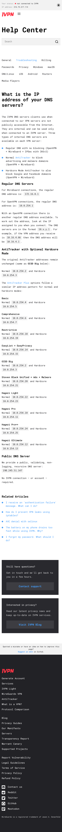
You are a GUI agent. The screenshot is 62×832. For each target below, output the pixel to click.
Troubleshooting (26, 60)
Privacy (24, 66)
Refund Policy (11, 778)
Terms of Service (13, 767)
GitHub (12, 803)
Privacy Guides (12, 723)
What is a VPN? (12, 704)
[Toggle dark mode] (58, 5)
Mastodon (13, 808)
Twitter (13, 797)
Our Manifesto (11, 728)
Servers (7, 733)
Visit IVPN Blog (30, 624)
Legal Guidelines (13, 762)
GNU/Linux (8, 73)
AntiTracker (23, 157)
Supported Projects (15, 748)
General (6, 60)
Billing (46, 60)
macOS (51, 66)
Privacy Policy (12, 772)
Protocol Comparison (15, 709)
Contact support (30, 586)
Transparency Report (15, 738)
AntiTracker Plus (18, 282)
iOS (21, 73)
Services (7, 683)
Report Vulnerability (16, 757)
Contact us (15, 786)
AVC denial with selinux (21, 521)
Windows (38, 66)
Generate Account (13, 678)
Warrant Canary (12, 743)
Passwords (8, 66)
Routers (47, 73)
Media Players (11, 80)
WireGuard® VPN (12, 693)
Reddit (12, 792)
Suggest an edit (26, 652)
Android (32, 73)
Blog (4, 717)
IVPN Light (9, 688)
